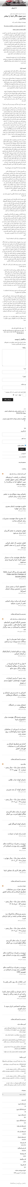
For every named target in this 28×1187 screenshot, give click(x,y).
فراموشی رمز (22, 456)
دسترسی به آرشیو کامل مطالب (18, 614)
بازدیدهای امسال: (21, 1137)
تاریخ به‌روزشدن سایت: (20, 1170)
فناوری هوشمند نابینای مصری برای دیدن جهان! (15, 1051)
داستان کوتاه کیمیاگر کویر (17, 824)
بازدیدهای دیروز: (22, 1115)
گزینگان (13, 8)
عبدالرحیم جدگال (22, 1076)
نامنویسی (23, 453)
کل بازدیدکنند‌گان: (21, 1148)
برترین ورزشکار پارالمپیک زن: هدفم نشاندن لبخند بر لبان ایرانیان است (14, 916)
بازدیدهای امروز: (22, 1103)
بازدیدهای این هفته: (21, 1126)
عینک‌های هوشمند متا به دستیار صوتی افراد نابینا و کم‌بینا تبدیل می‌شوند (15, 559)
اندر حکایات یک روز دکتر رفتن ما (14, 982)
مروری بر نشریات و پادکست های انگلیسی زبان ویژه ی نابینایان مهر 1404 (14, 955)
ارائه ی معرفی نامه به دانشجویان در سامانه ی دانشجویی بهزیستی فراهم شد (14, 1071)
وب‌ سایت (23, 384)
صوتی (23, 328)
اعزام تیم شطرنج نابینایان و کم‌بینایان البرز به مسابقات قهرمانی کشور (16, 746)
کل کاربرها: (23, 1164)
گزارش (17, 328)
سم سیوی (22, 331)
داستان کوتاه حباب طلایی (17, 780)
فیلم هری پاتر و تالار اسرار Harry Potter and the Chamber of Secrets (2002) (14, 574)
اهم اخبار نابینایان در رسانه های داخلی (18, 619)
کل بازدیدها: (23, 1142)
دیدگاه (24, 347)
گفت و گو (13, 328)
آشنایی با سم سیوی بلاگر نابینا (12, 330)
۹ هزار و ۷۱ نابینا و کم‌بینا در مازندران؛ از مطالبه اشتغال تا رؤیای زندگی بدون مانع (16, 666)
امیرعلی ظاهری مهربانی (20, 1083)
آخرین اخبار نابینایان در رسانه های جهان (17, 473)
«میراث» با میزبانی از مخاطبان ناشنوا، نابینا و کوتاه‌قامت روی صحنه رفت (15, 731)
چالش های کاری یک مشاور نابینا (15, 870)
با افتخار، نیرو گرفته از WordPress (18, 1183)
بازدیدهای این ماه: (21, 1131)
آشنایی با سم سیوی (20, 330)
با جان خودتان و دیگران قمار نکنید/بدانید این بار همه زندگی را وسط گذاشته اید (14, 994)
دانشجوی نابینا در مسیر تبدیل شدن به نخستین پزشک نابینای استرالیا (15, 589)
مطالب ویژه (23, 764)
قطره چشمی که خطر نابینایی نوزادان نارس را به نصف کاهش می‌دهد (15, 545)
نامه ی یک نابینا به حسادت (17, 834)
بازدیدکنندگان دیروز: (21, 1120)
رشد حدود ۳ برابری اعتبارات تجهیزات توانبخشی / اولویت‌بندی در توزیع (15, 680)
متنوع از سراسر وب (22, 886)
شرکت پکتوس (12, 13)
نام (25, 368)
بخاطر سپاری (21, 445)
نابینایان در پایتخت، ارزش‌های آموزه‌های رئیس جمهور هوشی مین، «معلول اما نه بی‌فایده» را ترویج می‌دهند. (15, 1029)
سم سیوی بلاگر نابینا (16, 331)
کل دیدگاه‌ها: (23, 1159)
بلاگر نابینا (4, 330)
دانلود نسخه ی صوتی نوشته (19, 29)
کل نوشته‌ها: (23, 1153)
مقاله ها (20, 328)
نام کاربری (23, 431)
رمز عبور (24, 438)
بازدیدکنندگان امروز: (21, 1109)
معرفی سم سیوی (9, 331)
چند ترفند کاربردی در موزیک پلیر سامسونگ (12, 1061)
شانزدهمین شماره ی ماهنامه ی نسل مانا (13, 25)
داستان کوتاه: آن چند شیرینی (16, 790)
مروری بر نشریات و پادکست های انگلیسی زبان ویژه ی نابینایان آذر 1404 (14, 846)
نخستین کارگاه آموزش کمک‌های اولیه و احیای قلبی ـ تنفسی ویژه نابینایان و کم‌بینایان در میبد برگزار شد (14, 1041)
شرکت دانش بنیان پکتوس (16, 2)
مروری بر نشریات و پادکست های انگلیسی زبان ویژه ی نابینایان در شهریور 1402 (14, 969)
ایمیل (24, 376)
